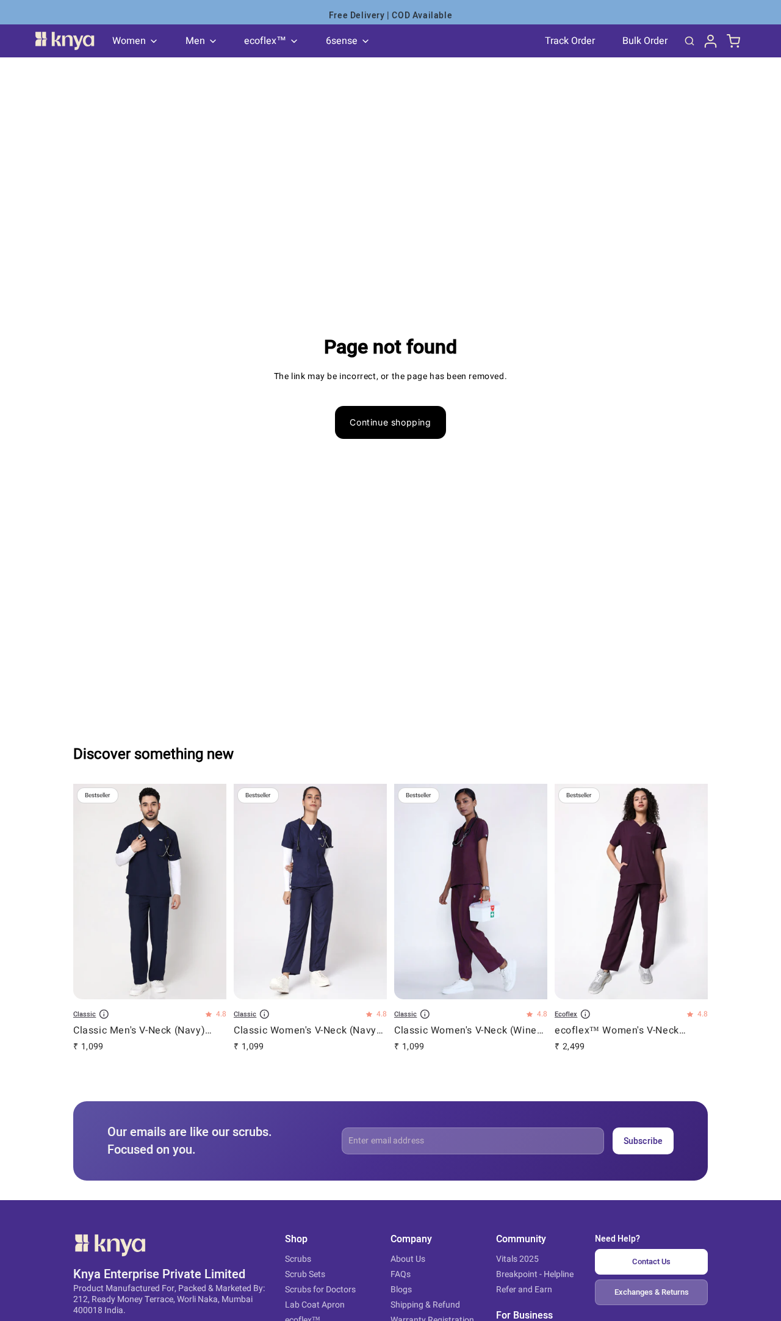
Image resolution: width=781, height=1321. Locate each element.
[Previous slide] (91, 893)
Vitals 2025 (517, 1259)
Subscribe (643, 1141)
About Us (407, 1259)
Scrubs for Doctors (320, 1289)
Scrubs (298, 1259)
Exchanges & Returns (651, 1292)
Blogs (401, 1289)
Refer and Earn (524, 1289)
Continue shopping (390, 422)
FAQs (400, 1274)
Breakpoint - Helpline (535, 1274)
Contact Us (651, 1261)
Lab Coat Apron (315, 1304)
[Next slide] (208, 893)
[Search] (689, 40)
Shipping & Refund (425, 1304)
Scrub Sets (305, 1274)
